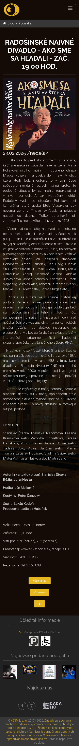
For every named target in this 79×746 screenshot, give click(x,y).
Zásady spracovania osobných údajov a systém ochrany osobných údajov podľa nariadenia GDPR (39, 724)
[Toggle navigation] (70, 8)
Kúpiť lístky (39, 580)
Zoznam (39, 592)
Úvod (11, 23)
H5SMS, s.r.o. (19, 720)
